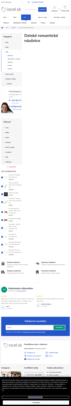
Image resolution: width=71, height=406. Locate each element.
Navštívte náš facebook (34, 356)
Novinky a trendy (11, 79)
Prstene (10, 65)
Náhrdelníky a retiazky (14, 59)
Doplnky (10, 69)
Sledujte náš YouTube (33, 359)
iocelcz (50, 356)
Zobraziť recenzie (21, 291)
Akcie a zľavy (9, 74)
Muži (7, 47)
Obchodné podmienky (55, 372)
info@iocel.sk (31, 353)
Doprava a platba (54, 375)
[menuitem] (6, 17)
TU (3, 390)
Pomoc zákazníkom (6, 2)
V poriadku (36, 403)
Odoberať (59, 327)
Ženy (7, 42)
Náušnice (10, 55)
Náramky (10, 62)
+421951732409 (53, 353)
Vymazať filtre (12, 167)
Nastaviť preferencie (36, 397)
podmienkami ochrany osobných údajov (33, 332)
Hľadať (42, 9)
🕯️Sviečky (9, 84)
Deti (7, 52)
